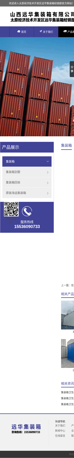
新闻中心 (60, 430)
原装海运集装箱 (16, 192)
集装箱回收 (13, 182)
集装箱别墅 (13, 171)
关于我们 (48, 31)
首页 (23, 31)
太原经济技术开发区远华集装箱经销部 (40, 3)
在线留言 (60, 435)
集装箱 (10, 161)
